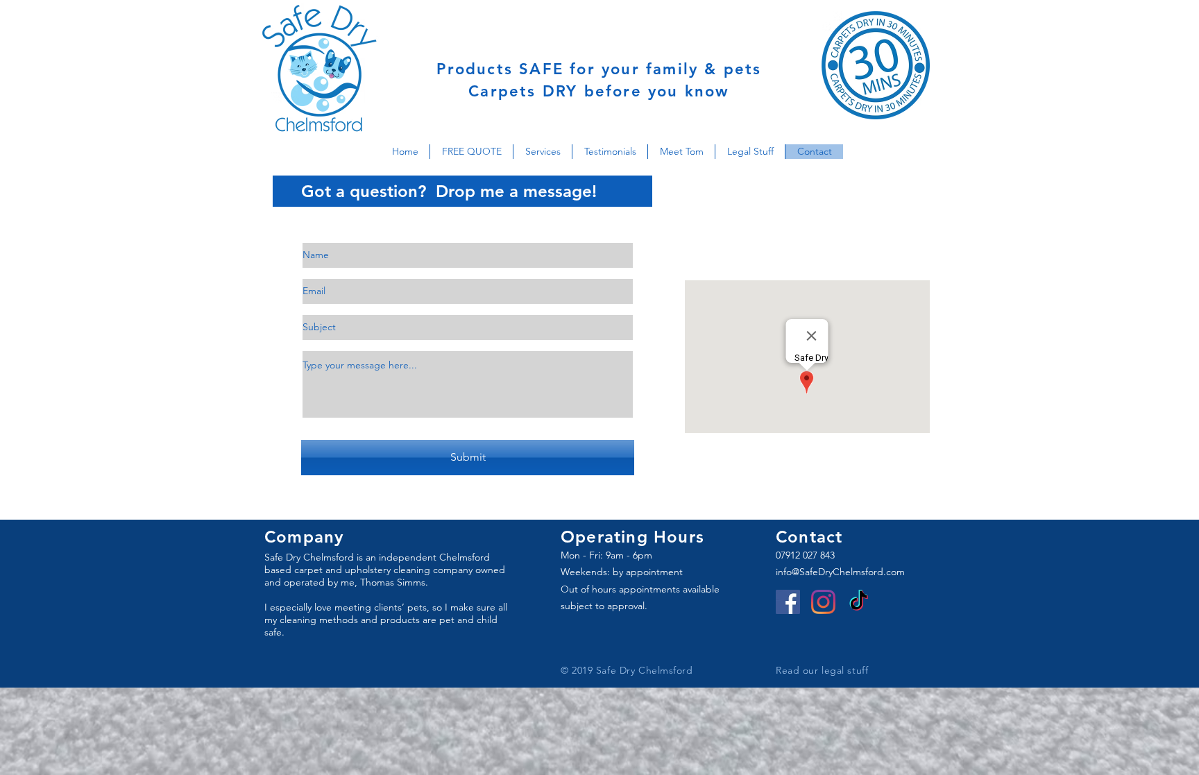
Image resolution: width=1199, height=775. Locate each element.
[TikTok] (859, 602)
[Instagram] (823, 602)
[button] (471, 151)
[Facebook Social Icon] (788, 602)
